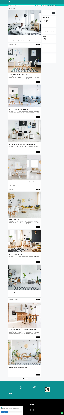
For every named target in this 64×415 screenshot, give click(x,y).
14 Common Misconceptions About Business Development (22, 144)
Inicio (33, 385)
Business (15, 44)
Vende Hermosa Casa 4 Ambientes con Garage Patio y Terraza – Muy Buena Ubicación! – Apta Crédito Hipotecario (49, 20)
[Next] (27, 378)
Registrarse (45, 56)
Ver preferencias (19, 412)
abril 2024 (45, 39)
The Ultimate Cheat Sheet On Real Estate (18, 367)
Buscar (44, 11)
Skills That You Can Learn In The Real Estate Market (20, 37)
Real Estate (15, 299)
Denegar (12, 412)
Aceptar (4, 412)
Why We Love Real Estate (14, 219)
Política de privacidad (48, 385)
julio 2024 (45, 38)
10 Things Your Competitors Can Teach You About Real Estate (23, 181)
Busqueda (54, 5)
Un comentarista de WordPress (48, 31)
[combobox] (38, 5)
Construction (45, 48)
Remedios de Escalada (11, 386)
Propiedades (34, 386)
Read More (38, 44)
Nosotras (34, 387)
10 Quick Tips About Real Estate (16, 254)
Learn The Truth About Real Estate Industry (18, 74)
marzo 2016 (45, 40)
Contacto (34, 388)
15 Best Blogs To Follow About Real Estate (18, 292)
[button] (62, 413)
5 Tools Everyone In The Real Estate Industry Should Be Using (22, 329)
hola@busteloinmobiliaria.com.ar (25, 388)
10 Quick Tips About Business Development (18, 109)
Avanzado (50, 5)
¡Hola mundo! (45, 21)
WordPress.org (45, 61)
